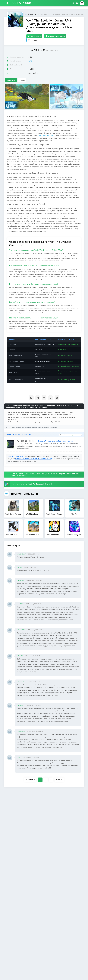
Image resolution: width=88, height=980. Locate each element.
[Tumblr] (50, 397)
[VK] (37, 397)
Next (58, 780)
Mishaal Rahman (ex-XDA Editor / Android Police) (33, 459)
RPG (30, 61)
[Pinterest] (57, 397)
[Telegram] (31, 397)
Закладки (34, 40)
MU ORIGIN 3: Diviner (47, 135)
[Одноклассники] (44, 397)
